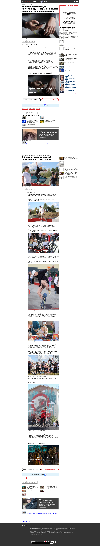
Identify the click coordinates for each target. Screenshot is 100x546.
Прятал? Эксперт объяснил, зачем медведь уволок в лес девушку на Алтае (70, 177)
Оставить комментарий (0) (50, 99)
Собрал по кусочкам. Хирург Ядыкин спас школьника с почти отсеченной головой (71, 169)
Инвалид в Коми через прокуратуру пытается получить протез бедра (33, 117)
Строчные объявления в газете (35, 526)
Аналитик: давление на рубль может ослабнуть (70, 55)
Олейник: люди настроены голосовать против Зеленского (70, 62)
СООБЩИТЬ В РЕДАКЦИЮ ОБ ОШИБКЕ (49, 526)
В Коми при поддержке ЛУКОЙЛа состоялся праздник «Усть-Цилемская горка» (51, 491)
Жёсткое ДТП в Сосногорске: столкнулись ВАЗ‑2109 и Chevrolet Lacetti (69, 13)
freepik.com (30, 38)
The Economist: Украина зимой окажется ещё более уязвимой (69, 66)
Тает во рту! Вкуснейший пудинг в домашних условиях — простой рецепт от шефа (70, 173)
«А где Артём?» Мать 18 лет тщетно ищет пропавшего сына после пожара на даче (70, 29)
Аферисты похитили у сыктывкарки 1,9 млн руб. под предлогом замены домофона (42, 89)
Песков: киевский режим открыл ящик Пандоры (70, 70)
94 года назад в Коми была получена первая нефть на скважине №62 (32, 491)
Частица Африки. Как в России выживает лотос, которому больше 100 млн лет (70, 48)
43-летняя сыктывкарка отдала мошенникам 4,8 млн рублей (68, 18)
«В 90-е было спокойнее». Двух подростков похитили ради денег (70, 44)
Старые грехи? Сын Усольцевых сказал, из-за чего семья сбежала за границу (70, 162)
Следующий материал (41, 542)
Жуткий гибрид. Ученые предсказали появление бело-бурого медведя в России (71, 41)
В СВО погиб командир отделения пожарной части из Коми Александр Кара (32, 125)
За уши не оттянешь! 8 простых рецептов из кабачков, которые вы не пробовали (71, 158)
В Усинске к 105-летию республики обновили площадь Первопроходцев (43, 458)
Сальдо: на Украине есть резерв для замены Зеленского (70, 59)
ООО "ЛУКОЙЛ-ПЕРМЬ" (26, 186)
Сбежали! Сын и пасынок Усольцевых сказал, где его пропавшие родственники (71, 33)
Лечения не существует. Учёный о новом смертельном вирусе (70, 165)
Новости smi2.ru (26, 151)
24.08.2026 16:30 (25, 155)
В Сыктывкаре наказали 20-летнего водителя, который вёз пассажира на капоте (32, 121)
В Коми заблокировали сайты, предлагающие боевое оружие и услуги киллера (51, 117)
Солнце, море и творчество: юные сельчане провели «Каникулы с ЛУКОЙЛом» (51, 487)
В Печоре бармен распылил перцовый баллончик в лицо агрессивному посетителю (69, 22)
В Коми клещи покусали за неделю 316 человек (50, 121)
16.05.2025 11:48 (24, 4)
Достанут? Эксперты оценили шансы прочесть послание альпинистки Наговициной (71, 37)
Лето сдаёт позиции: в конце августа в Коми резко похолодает (69, 9)
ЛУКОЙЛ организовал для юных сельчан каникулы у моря (33, 494)
